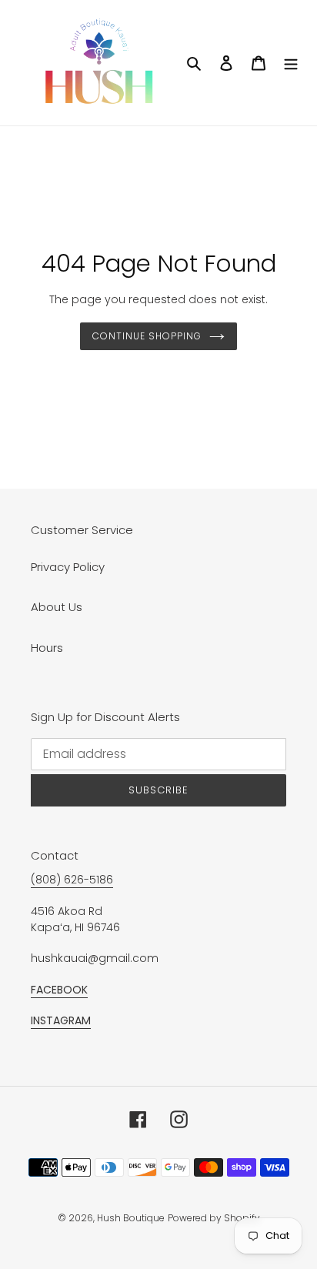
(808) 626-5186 (72, 879)
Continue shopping (147, 335)
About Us (56, 607)
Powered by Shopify (214, 1217)
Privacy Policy (68, 567)
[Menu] (291, 62)
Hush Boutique (131, 1217)
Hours (47, 648)
